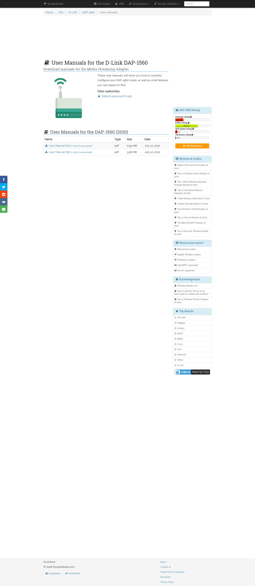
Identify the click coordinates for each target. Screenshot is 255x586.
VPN (121, 3)
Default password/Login (116, 96)
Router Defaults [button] (167, 3)
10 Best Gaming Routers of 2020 (192, 203)
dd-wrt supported (186, 270)
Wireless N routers (186, 260)
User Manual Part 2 (70, 145)
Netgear (181, 323)
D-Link (73, 12)
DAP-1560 (88, 12)
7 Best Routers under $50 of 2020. (193, 198)
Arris (179, 349)
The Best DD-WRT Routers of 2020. (190, 224)
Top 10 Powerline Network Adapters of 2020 (188, 191)
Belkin (180, 338)
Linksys (180, 328)
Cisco (180, 344)
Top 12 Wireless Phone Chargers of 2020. (191, 301)
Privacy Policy (167, 582)
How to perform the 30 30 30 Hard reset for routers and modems (191, 292)
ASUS (180, 333)
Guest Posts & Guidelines (172, 572)
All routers (103, 3)
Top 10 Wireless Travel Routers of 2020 (192, 175)
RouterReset (55, 3)
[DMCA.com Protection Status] (192, 371)
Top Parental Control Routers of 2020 (191, 210)
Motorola (181, 354)
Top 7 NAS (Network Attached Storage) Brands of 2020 (190, 183)
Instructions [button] (140, 3)
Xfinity (180, 360)
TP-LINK (181, 317)
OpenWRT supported (187, 265)
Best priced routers (186, 249)
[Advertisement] (106, 39)
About (163, 562)
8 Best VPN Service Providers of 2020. (191, 166)
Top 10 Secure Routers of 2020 (192, 217)
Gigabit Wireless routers (189, 254)
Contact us (165, 567)
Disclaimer (165, 577)
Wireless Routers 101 (187, 285)
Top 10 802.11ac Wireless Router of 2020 (191, 232)
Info (61, 12)
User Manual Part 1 (70, 152)
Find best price (193, 145)
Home (49, 12)
